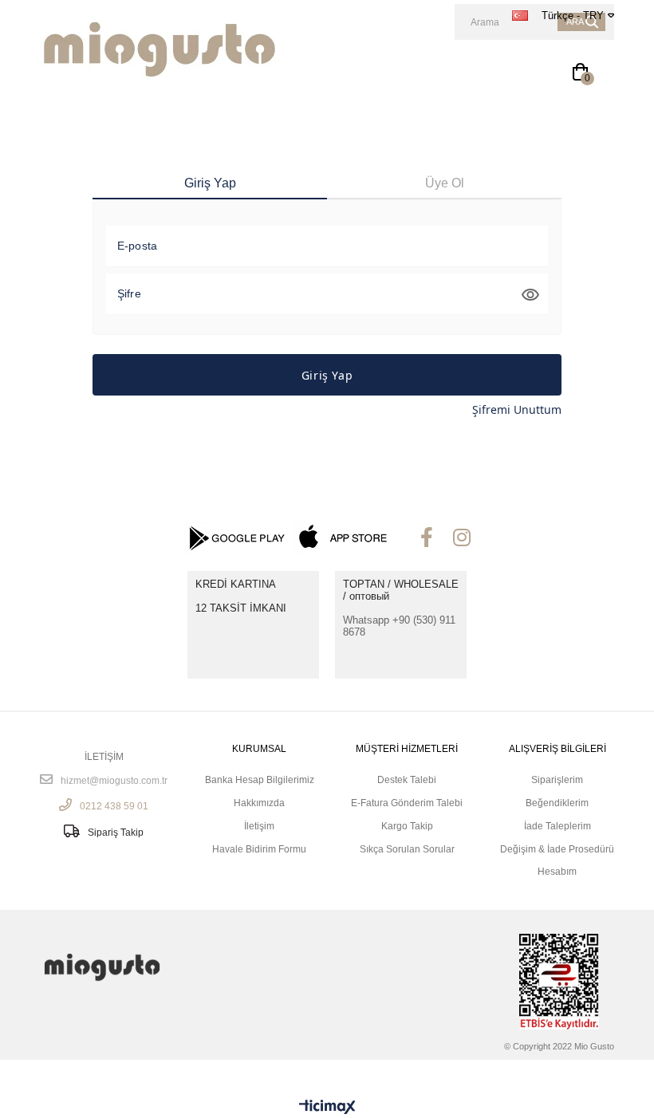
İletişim (259, 826)
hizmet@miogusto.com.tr (114, 780)
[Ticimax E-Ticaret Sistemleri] (327, 1107)
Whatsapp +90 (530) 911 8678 (399, 626)
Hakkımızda (259, 803)
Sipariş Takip (116, 832)
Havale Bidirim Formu (259, 849)
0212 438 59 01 (114, 806)
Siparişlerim (557, 780)
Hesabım (557, 872)
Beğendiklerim (557, 803)
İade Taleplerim (557, 826)
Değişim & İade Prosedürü (557, 849)
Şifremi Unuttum (516, 409)
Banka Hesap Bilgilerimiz (259, 780)
